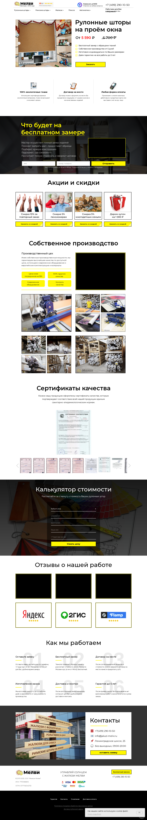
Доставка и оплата (90, 799)
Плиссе (71, 10)
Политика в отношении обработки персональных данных (73, 806)
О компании (75, 799)
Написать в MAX (90, 4)
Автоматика (85, 10)
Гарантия (53, 799)
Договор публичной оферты (73, 809)
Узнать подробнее (94, 814)
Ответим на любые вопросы (93, 6)
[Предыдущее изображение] (17, 466)
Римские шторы (42, 10)
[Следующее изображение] (129, 466)
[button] (91, 64)
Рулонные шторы (21, 10)
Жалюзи (59, 10)
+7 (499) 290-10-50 (118, 5)
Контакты (64, 799)
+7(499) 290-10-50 (105, 731)
